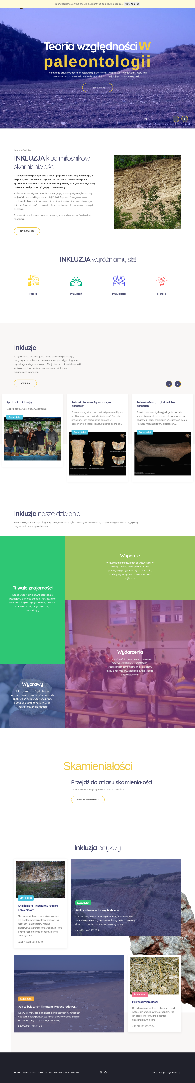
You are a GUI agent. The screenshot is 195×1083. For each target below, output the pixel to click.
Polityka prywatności (168, 1072)
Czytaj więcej (27, 231)
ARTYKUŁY (25, 383)
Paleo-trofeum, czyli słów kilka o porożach (157, 404)
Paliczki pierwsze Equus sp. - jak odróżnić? (91, 404)
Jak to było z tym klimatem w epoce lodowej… (47, 1006)
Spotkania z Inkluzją (19, 402)
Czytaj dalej (97, 87)
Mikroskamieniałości (145, 1002)
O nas (152, 1072)
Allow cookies (132, 3)
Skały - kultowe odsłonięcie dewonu (97, 910)
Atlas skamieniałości (88, 800)
